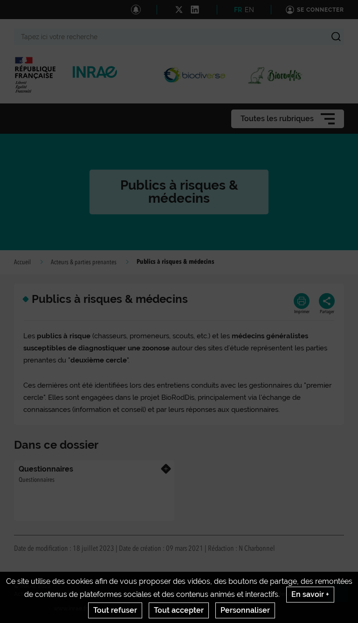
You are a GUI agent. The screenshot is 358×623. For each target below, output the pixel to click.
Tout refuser (115, 610)
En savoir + (310, 594)
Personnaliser (245, 610)
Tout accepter (179, 610)
